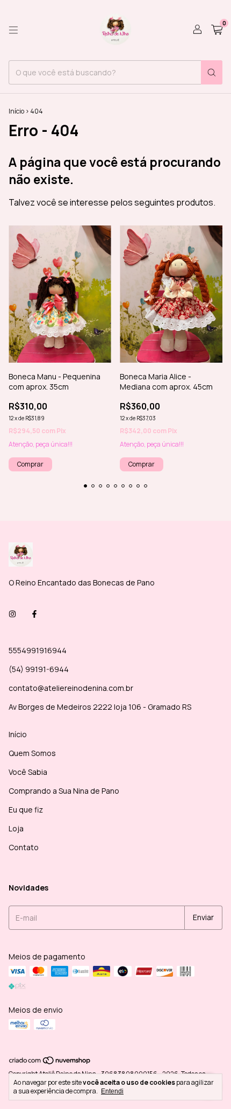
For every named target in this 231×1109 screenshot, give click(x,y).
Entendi (112, 1091)
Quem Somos (32, 753)
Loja (16, 828)
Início (16, 111)
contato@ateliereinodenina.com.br (71, 688)
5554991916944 (38, 650)
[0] (216, 30)
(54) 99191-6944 (39, 669)
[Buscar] (211, 72)
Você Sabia (28, 772)
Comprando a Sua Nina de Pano (64, 791)
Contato (24, 847)
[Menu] (13, 30)
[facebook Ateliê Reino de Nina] (34, 614)
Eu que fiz (26, 809)
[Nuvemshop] (50, 1062)
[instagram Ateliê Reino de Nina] (12, 614)
